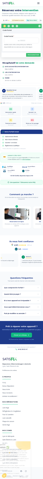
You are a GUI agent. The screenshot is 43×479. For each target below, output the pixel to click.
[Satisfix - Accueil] (8, 3)
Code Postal (9, 36)
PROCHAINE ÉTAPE (33, 55)
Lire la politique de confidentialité (11, 470)
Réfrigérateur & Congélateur (11, 411)
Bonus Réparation (8, 386)
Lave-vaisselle (6, 418)
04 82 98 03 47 (23, 349)
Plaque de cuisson (8, 421)
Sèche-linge (6, 425)
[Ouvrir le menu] (38, 3)
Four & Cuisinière (8, 414)
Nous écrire (6, 389)
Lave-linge (5, 408)
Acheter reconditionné (10, 396)
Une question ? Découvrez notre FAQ (22, 182)
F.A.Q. (4, 383)
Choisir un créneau (20, 335)
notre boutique (26, 159)
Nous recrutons (7, 393)
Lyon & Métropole (8, 436)
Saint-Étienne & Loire (9, 440)
